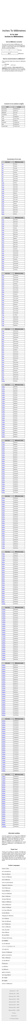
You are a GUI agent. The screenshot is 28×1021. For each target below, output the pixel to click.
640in (3, 525)
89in (3, 358)
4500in (3, 704)
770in (3, 555)
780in (3, 558)
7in (3, 176)
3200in (3, 677)
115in (3, 391)
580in (3, 512)
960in (3, 595)
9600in (3, 818)
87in (3, 354)
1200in (3, 615)
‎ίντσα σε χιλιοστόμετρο (7, 882)
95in (3, 370)
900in (3, 583)
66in (3, 306)
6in (3, 174)
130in (3, 397)
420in (3, 475)
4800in (3, 710)
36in (3, 240)
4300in (3, 700)
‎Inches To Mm (5, 868)
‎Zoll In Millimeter (6, 879)
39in (3, 246)
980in (3, 599)
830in (3, 568)
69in (3, 312)
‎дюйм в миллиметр (7, 955)
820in (3, 566)
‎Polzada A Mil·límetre (7, 938)
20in (3, 203)
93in (3, 366)
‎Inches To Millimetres (7, 983)
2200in (3, 653)
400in (3, 471)
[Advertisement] (14, 14)
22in (3, 207)
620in (3, 521)
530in (3, 502)
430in (3, 477)
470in (3, 486)
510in (3, 498)
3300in (3, 679)
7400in (3, 768)
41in (3, 251)
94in (3, 368)
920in (3, 587)
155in (3, 407)
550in (3, 506)
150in (3, 405)
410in (3, 473)
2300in (3, 655)
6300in (3, 745)
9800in (3, 822)
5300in (3, 725)
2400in (3, 657)
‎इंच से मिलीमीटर (5, 940)
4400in (3, 702)
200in (3, 426)
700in (3, 537)
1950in (3, 647)
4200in (3, 698)
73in (3, 321)
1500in (3, 628)
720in (3, 541)
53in (3, 279)
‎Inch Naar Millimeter (7, 910)
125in (3, 395)
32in (3, 232)
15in (3, 193)
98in (3, 376)
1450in (3, 626)
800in (3, 562)
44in (3, 257)
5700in (3, 733)
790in (3, 560)
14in (3, 191)
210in (3, 428)
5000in (3, 715)
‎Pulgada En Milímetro (7, 885)
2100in (3, 651)
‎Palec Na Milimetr (6, 874)
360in (3, 463)
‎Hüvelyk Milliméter (6, 899)
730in (3, 543)
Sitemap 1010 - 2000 (14, 996)
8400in (3, 793)
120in (3, 393)
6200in (3, 743)
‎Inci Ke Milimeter (6, 943)
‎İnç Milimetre (5, 969)
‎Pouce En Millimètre (7, 893)
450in (3, 482)
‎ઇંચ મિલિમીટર (5, 966)
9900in (3, 824)
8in (3, 178)
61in (3, 296)
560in (3, 508)
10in (3, 182)
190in (3, 422)
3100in (3, 675)
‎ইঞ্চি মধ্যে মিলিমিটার (5, 935)
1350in (3, 622)
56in (3, 285)
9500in (3, 816)
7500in (3, 770)
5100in (3, 720)
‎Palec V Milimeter (6, 957)
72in (3, 319)
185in (3, 420)
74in (3, 323)
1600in (3, 632)
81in (3, 341)
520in (3, 500)
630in (3, 523)
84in (3, 347)
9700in (3, 820)
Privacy (14, 1013)
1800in (3, 640)
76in (3, 331)
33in (3, 234)
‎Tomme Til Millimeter (7, 952)
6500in (3, 750)
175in (3, 415)
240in (3, 434)
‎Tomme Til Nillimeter (7, 877)
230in (3, 432)
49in (3, 267)
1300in (3, 619)
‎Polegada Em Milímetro (7, 915)
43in (3, 255)
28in (3, 223)
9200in (3, 809)
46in (3, 261)
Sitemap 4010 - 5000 (14, 1004)
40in (3, 248)
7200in (3, 764)
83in (3, 345)
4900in (3, 713)
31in (3, 230)
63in (3, 300)
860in (3, 574)
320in (3, 455)
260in (3, 442)
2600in (3, 665)
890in (3, 580)
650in (3, 527)
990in (3, 601)
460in (3, 484)
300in (3, 450)
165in (3, 411)
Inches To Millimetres (14, 30)
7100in (3, 762)
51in (3, 275)
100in (3, 381)
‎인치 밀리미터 (5, 949)
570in (3, 510)
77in (3, 333)
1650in (3, 634)
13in (3, 189)
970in (3, 597)
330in (3, 457)
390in (3, 469)
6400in (3, 747)
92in (3, 364)
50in (3, 269)
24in (3, 211)
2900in (3, 671)
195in (3, 424)
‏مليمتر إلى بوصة (5, 929)
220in (3, 430)
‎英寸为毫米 (4, 977)
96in (3, 372)
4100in (3, 696)
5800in (3, 735)
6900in (3, 758)
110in (3, 388)
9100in (3, 807)
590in (3, 514)
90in (3, 360)
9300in (3, 811)
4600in (3, 706)
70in (3, 315)
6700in (3, 754)
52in (3, 277)
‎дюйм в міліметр (6, 972)
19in (3, 201)
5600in (3, 731)
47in (3, 263)
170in (3, 413)
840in (3, 570)
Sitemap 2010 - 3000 (14, 999)
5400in (3, 727)
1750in (3, 638)
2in (3, 166)
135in (3, 399)
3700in (3, 688)
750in (3, 548)
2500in (3, 659)
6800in (3, 756)
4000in (3, 694)
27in (3, 221)
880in (3, 578)
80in (3, 339)
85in (3, 349)
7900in (3, 782)
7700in (3, 778)
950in (3, 593)
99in (3, 379)
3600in (3, 686)
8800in (3, 801)
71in (3, 317)
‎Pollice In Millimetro (6, 901)
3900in (3, 692)
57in (3, 287)
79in (3, 337)
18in (3, 199)
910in (3, 585)
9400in (3, 814)
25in (3, 214)
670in (3, 531)
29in (3, 226)
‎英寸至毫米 (4, 980)
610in (3, 519)
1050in (3, 609)
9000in (3, 805)
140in (3, 401)
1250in (3, 617)
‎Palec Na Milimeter (6, 921)
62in (3, 298)
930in (3, 589)
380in (3, 467)
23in (3, 209)
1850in (3, 642)
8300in (3, 791)
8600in (3, 797)
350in (3, 461)
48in (3, 265)
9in (3, 180)
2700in (3, 667)
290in (3, 448)
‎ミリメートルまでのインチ (8, 946)
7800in (3, 780)
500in (3, 492)
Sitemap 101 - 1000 (14, 993)
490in (3, 490)
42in (3, 253)
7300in (3, 766)
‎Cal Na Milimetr (5, 913)
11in (3, 184)
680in (3, 533)
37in (3, 242)
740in (3, 546)
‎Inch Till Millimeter (6, 924)
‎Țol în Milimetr (5, 918)
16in (3, 195)
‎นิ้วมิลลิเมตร (5, 963)
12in (3, 187)
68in (3, 310)
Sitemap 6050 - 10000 (14, 1010)
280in (3, 446)
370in (3, 465)
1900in (3, 644)
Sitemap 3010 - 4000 (14, 1002)
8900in (3, 803)
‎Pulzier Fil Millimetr (6, 907)
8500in (3, 795)
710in (3, 539)
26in (3, 219)
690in (3, 535)
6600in (3, 752)
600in (3, 516)
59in (3, 292)
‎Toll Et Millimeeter (6, 888)
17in (3, 197)
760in (3, 553)
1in (3, 164)
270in (3, 444)
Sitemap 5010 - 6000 (14, 1007)
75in (3, 325)
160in (3, 409)
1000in (3, 603)
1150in (3, 613)
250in (3, 436)
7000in (3, 760)
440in (3, 479)
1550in (3, 630)
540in (3, 504)
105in (3, 386)
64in (3, 302)
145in (3, 403)
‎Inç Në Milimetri (6, 960)
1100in (3, 611)
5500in (3, 729)
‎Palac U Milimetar (6, 896)
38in (3, 244)
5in (3, 172)
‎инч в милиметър (6, 871)
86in (3, 351)
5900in (3, 737)
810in (3, 564)
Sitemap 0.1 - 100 (14, 990)
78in (3, 335)
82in (3, 343)
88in (3, 356)
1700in (3, 636)
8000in (3, 784)
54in (3, 281)
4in (3, 170)
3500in (3, 683)
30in (3, 228)
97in (3, 374)
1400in (3, 624)
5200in (3, 723)
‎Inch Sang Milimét (6, 975)
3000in (3, 673)
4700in (3, 708)
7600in (3, 776)
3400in (3, 681)
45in (3, 259)
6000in (3, 739)
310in (3, 452)
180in (3, 418)
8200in (3, 789)
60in (3, 294)
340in (3, 459)
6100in (3, 741)
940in (3, 591)
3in (3, 168)
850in (3, 572)
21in (3, 205)
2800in (3, 669)
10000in (4, 826)
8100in (3, 787)
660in (3, 529)
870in (3, 576)
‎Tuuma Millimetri (6, 890)
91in (3, 362)
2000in (3, 649)
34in (3, 236)
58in (3, 290)
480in (3, 488)
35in (3, 238)
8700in (3, 799)
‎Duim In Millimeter (6, 926)
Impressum (14, 1015)
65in (3, 304)
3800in (3, 690)
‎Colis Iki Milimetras (6, 904)
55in (3, 283)
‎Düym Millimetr (5, 932)
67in (3, 308)
